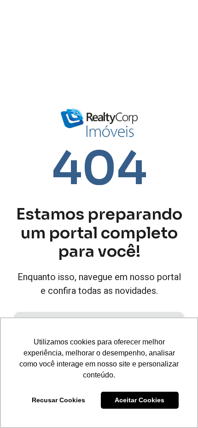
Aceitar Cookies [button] (139, 400)
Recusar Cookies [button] (58, 400)
